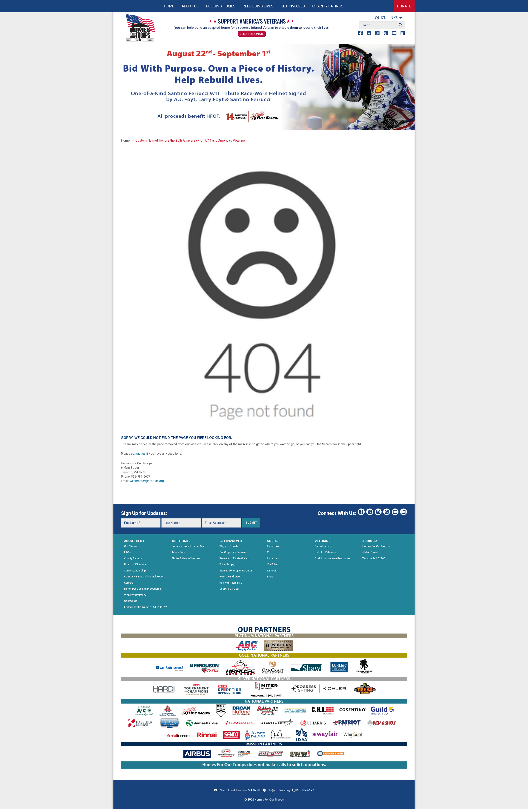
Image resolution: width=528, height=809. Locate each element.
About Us (190, 6)
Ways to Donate (228, 546)
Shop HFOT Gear (229, 588)
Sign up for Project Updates (235, 570)
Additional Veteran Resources (332, 558)
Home (169, 6)
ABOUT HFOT (134, 541)
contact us (138, 453)
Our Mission (131, 546)
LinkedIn (272, 570)
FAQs (127, 552)
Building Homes (220, 6)
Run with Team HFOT (231, 582)
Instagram (273, 558)
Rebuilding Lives (258, 6)
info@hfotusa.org (278, 790)
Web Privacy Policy (135, 594)
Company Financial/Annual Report (144, 576)
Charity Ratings (327, 6)
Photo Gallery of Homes (186, 558)
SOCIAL (272, 541)
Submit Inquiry (323, 546)
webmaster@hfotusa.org (147, 481)
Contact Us (130, 600)
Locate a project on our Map (188, 546)
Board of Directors (135, 564)
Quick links (386, 17)
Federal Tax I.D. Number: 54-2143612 (145, 607)
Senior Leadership (135, 570)
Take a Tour (178, 552)
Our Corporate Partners (232, 552)
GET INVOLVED (230, 541)
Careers (128, 582)
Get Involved (293, 6)
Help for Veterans (325, 552)
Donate (404, 6)
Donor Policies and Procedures (142, 588)
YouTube (272, 564)
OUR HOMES (181, 541)
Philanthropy (226, 564)
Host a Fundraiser (229, 576)
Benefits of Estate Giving (234, 558)
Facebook (273, 546)
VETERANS (322, 541)
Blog (270, 576)
